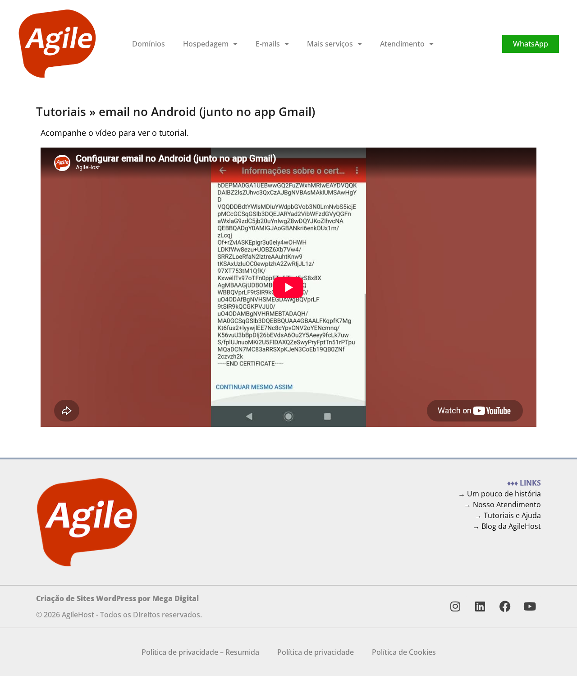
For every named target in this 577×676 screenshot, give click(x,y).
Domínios (148, 44)
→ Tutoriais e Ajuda (508, 515)
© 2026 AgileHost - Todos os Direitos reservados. (119, 615)
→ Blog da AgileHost (506, 526)
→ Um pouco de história (499, 494)
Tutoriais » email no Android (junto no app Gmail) (175, 112)
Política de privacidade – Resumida (200, 652)
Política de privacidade (315, 652)
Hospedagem (206, 44)
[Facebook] (505, 606)
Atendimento (402, 44)
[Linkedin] (480, 606)
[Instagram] (455, 606)
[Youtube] (529, 606)
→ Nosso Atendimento (502, 504)
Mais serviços (330, 44)
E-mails (268, 44)
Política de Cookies (404, 652)
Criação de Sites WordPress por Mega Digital (117, 598)
